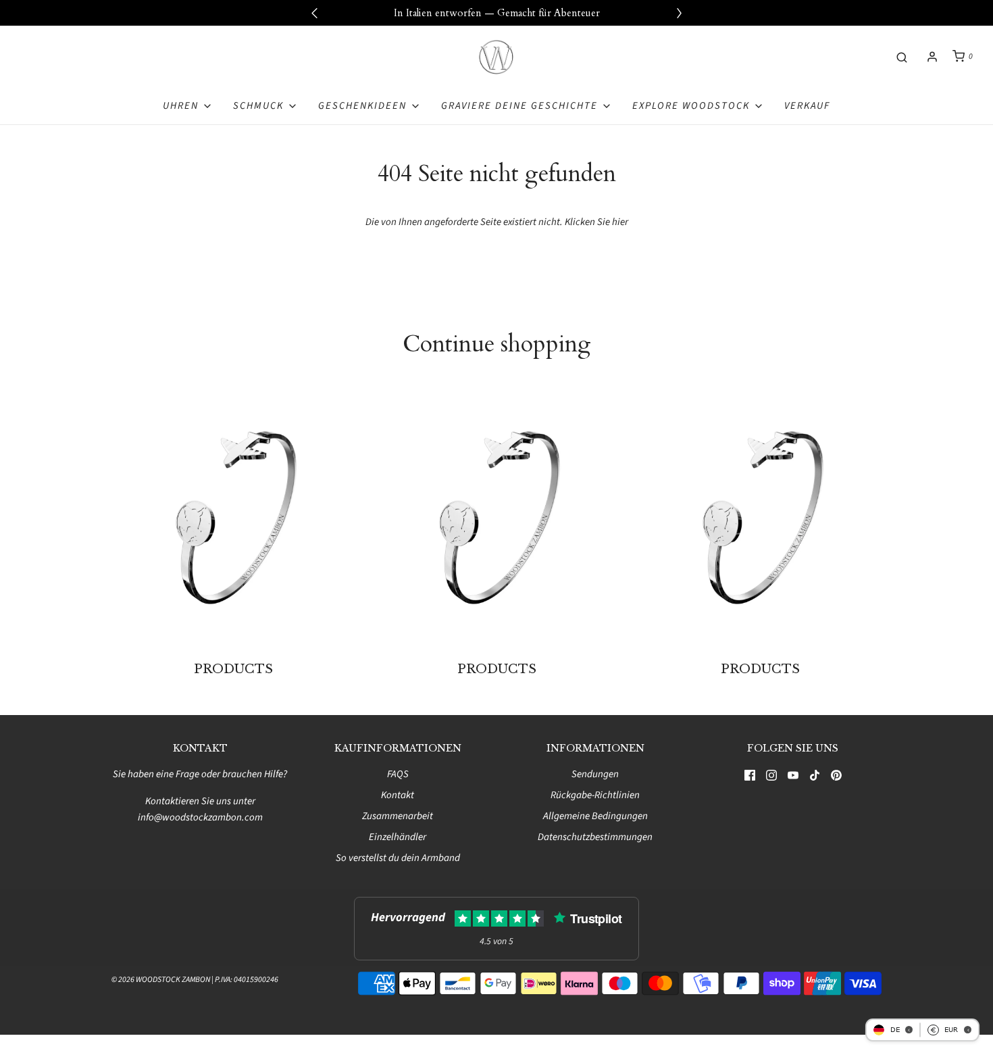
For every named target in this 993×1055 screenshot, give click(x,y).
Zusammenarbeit (397, 816)
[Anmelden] (932, 57)
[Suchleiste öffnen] (902, 56)
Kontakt (397, 795)
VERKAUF (807, 106)
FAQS (398, 774)
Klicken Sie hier (596, 222)
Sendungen (595, 774)
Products (233, 669)
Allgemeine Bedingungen (595, 816)
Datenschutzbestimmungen (595, 837)
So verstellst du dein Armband (398, 858)
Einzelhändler (397, 837)
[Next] (679, 13)
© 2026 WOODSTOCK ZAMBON (160, 979)
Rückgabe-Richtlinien (595, 795)
